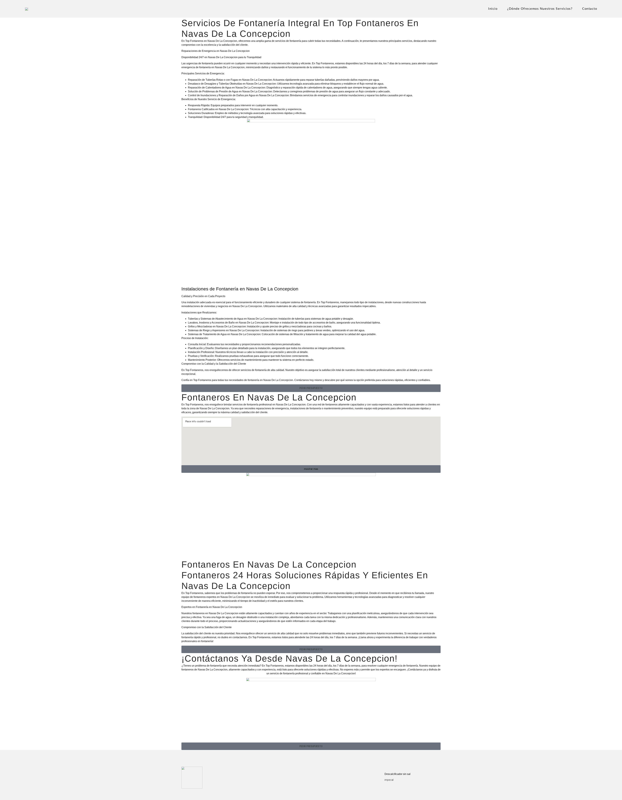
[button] (311, 388)
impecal (389, 779)
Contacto (589, 8)
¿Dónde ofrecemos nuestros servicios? (539, 8)
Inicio (492, 8)
